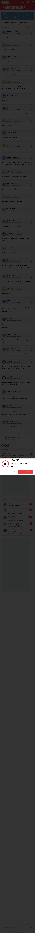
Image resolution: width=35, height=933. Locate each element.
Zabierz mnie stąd (9, 472)
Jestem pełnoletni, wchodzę (26, 472)
